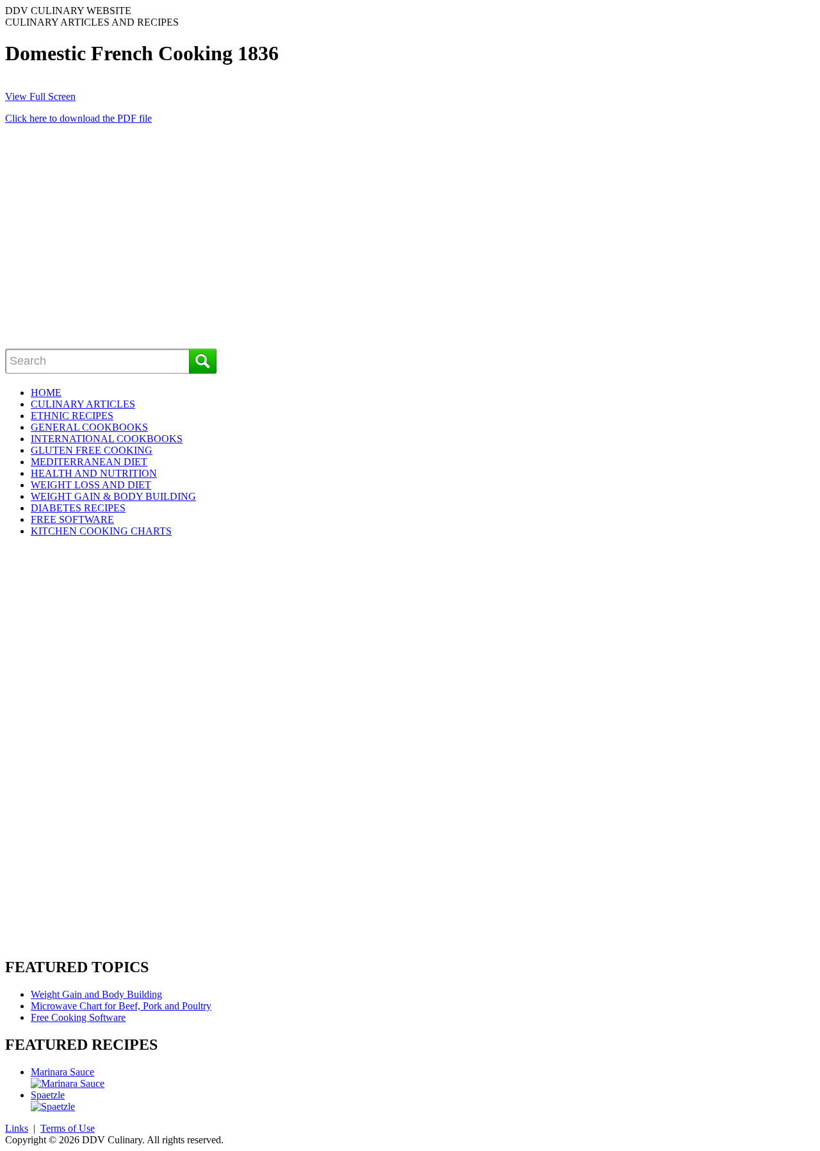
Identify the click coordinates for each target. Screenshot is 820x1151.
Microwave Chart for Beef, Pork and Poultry (121, 1005)
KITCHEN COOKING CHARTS (101, 531)
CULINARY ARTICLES (83, 404)
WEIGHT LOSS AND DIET (91, 484)
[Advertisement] (112, 246)
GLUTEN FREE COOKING (91, 450)
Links (16, 1128)
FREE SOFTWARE (72, 519)
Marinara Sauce (62, 1071)
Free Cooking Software (78, 1017)
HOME (46, 392)
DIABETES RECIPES (78, 507)
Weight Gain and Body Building (96, 994)
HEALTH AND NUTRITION (94, 473)
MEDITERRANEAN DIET (89, 461)
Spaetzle (48, 1094)
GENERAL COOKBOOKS (89, 427)
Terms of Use (67, 1128)
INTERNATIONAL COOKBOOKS (107, 438)
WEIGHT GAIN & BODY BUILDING (113, 496)
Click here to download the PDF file (78, 118)
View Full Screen (40, 96)
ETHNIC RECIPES (72, 415)
